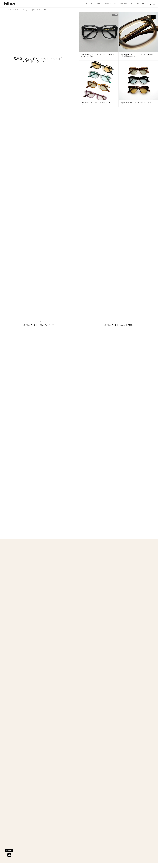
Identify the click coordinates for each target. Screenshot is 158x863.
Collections (10, 10)
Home (4, 10)
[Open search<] (150, 3)
